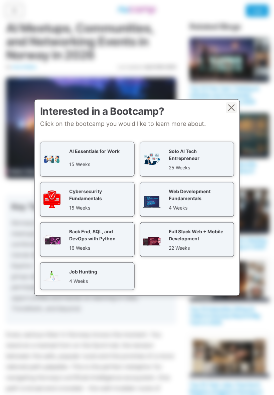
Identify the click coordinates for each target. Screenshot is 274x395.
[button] (87, 159)
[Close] (231, 107)
